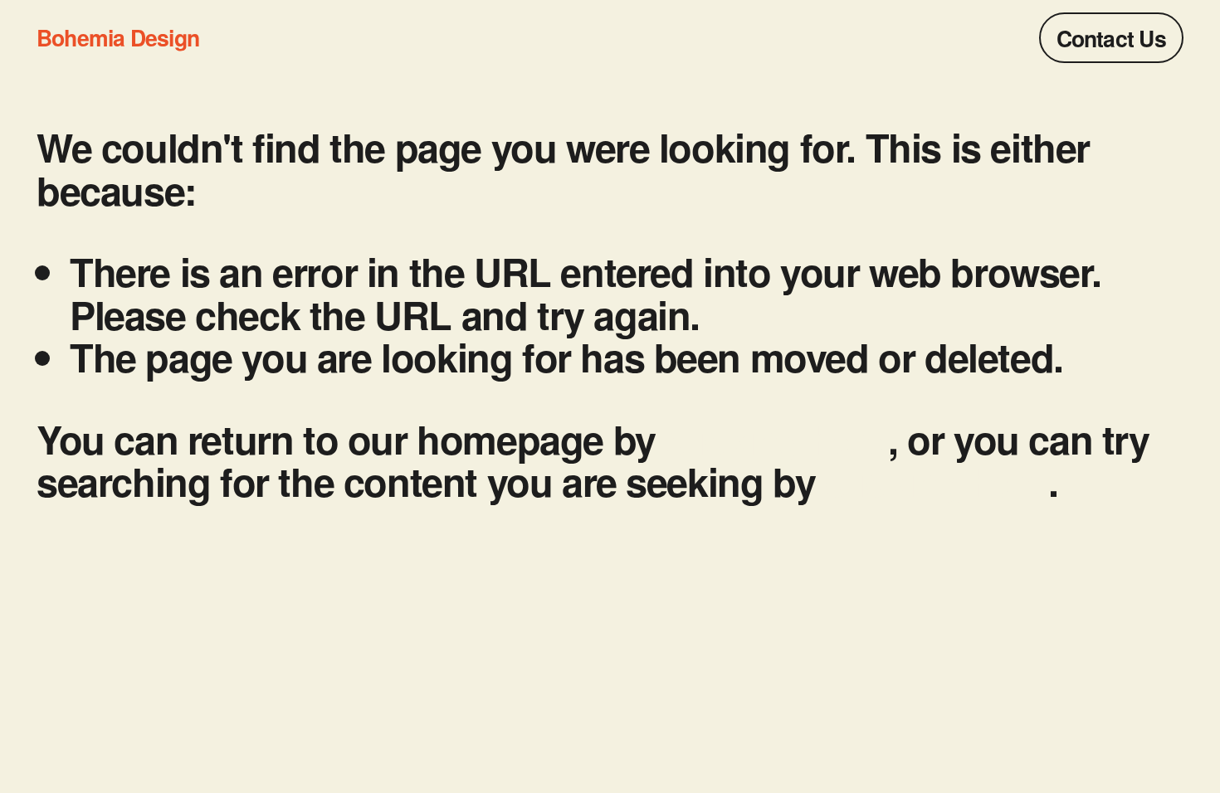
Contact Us (1111, 38)
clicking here (776, 438)
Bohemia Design (118, 37)
